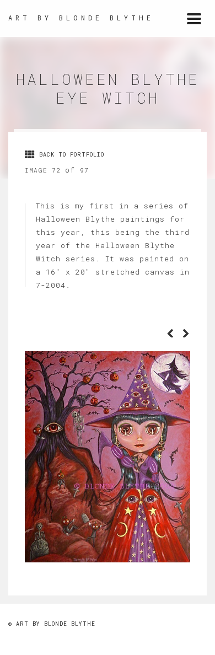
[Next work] (186, 334)
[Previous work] (170, 334)
